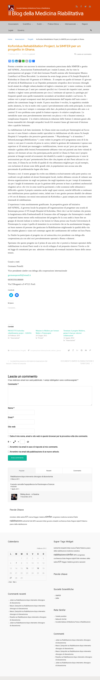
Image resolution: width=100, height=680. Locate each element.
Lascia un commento (84, 54)
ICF (26, 517)
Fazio (76, 517)
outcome (25, 521)
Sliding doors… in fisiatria (29, 494)
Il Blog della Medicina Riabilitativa (45, 13)
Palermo (84, 521)
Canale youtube (60, 616)
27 (11, 578)
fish (31, 521)
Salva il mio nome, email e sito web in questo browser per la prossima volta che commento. (49, 436)
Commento (13, 384)
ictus (44, 521)
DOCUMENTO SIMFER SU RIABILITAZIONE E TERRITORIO (77, 362)
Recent (48, 471)
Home (10, 39)
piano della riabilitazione (18, 524)
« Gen (10, 582)
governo (50, 521)
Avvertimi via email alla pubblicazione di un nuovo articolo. (34, 452)
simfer (48, 516)
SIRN (57, 598)
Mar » (15, 582)
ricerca (30, 517)
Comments (77, 471)
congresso (56, 517)
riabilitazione (16, 521)
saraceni (39, 521)
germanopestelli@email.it (19, 275)
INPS (34, 521)
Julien (12, 600)
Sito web (11, 427)
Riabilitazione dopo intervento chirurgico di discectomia (31, 477)
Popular (21, 471)
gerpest (32, 54)
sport (79, 521)
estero (53, 350)
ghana (58, 350)
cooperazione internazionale (40, 350)
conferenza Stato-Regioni (68, 521)
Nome (11, 408)
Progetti (30, 39)
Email (11, 417)
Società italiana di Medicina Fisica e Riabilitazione (72, 622)
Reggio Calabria (39, 517)
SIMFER (58, 595)
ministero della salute (17, 517)
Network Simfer (60, 619)
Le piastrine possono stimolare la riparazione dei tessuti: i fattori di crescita (26, 362)
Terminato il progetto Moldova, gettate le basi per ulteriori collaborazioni (74, 333)
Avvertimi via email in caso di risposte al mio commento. (34, 447)
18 (38, 568)
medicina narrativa (66, 517)
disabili (55, 521)
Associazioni (19, 39)
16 (27, 568)
